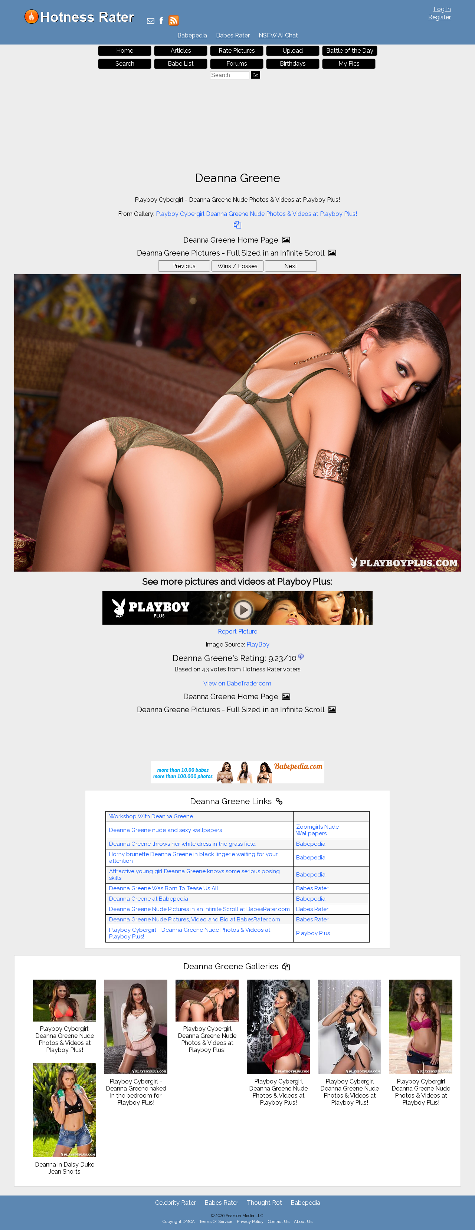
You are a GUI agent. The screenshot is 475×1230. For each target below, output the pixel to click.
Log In (442, 9)
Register (439, 17)
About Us (303, 1221)
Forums (236, 63)
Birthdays (293, 63)
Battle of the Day (349, 50)
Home (124, 50)
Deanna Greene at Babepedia (148, 898)
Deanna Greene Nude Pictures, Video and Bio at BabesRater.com (194, 919)
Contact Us (278, 1221)
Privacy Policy (250, 1221)
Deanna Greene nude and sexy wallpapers (165, 830)
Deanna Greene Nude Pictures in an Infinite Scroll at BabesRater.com (199, 909)
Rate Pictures (237, 50)
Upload (293, 50)
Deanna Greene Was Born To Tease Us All (163, 888)
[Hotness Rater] (82, 22)
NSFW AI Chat (278, 35)
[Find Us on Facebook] (161, 21)
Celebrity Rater (175, 1202)
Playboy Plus (313, 933)
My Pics (349, 63)
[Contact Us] (150, 21)
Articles (181, 50)
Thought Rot (264, 1202)
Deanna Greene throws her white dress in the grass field (182, 844)
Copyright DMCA (179, 1221)
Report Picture (237, 631)
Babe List (181, 63)
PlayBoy (257, 644)
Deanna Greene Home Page (231, 240)
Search (124, 63)
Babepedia (192, 35)
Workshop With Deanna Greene (151, 816)
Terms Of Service (215, 1221)
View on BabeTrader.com (237, 683)
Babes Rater (233, 35)
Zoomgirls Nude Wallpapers (317, 830)
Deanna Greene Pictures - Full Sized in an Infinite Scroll (231, 253)
